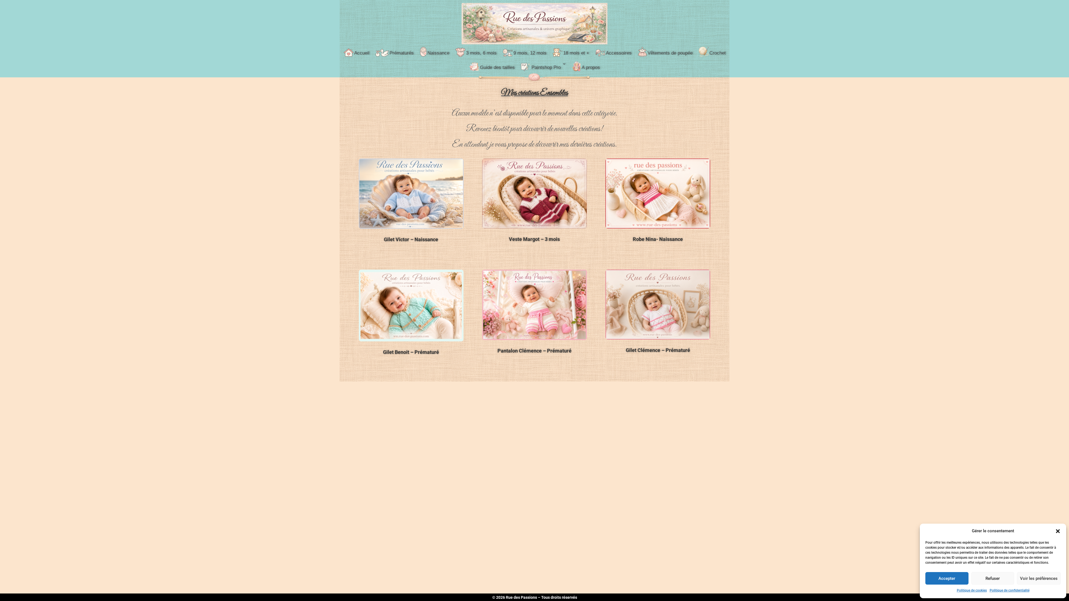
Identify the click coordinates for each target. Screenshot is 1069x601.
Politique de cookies (972, 590)
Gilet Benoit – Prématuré (411, 352)
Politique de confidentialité (1009, 590)
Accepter (946, 578)
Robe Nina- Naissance (658, 239)
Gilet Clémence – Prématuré (658, 350)
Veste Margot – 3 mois (534, 239)
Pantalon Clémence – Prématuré (534, 351)
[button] (1058, 531)
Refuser (992, 578)
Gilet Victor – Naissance (411, 239)
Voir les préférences (1039, 578)
